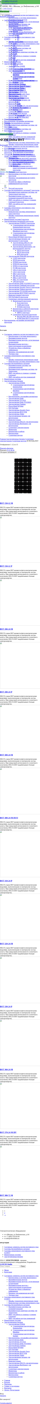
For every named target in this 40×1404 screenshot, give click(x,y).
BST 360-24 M (6, 1069)
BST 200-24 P (6, 692)
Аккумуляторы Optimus (17, 88)
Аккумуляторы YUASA (17, 84)
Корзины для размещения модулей (21, 33)
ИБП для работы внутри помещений (22, 137)
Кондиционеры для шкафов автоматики (18, 121)
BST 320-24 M (6, 944)
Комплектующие (15, 104)
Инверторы (13, 113)
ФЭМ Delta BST (23, 117)
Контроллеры (13, 117)
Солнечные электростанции (19, 111)
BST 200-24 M (6, 629)
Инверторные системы (12, 1255)
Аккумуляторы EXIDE (17, 66)
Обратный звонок (6, 134)
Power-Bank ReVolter (16, 90)
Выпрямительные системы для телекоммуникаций (20, 130)
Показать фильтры (6, 448)
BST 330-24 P (6, 1006)
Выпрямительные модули (18, 148)
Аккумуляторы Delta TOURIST (20, 86)
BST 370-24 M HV (8, 1132)
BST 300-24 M (6, 755)
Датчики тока (13, 35)
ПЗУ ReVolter (13, 92)
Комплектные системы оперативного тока (24, 142)
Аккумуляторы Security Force (19, 94)
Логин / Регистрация (11, 1390)
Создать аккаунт (6, 1403)
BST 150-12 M (6, 503)
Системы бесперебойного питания (17, 123)
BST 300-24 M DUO (9, 818)
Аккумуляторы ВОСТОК (18, 96)
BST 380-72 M (6, 1195)
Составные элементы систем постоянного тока (21, 146)
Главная (3, 439)
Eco (18, 102)
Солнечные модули (20, 113)
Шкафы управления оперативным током (23, 144)
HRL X (15, 65)
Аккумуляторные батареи (15, 439)
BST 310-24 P (6, 881)
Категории (4, 145)
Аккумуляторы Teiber (16, 98)
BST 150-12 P (6, 566)
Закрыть (3, 326)
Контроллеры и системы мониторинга (22, 18)
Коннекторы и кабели (16, 115)
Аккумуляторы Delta (16, 82)
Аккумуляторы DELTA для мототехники (23, 106)
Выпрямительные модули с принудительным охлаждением (20, 26)
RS (18, 40)
